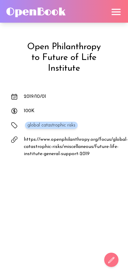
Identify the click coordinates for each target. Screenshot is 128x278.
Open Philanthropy (64, 47)
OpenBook (35, 11)
